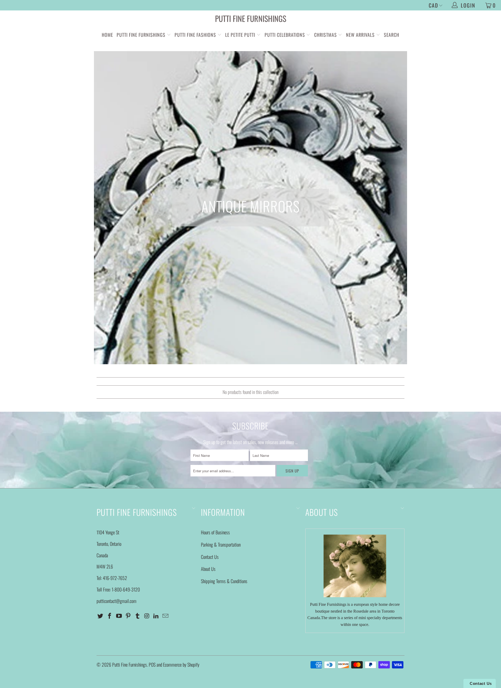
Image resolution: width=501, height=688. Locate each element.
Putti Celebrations (285, 34)
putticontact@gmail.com (116, 600)
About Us (208, 568)
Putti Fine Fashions (195, 34)
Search (391, 34)
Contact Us (210, 556)
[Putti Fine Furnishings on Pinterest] (128, 616)
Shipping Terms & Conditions (224, 581)
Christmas (326, 34)
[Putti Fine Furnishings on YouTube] (119, 616)
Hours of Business (215, 532)
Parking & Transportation (221, 544)
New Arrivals (360, 34)
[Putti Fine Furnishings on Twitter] (100, 616)
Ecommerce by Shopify (181, 664)
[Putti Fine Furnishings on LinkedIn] (156, 616)
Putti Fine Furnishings (250, 18)
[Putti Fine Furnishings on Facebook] (110, 616)
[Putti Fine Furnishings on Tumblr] (138, 616)
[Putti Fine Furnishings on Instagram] (147, 616)
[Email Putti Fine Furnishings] (166, 616)
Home (107, 34)
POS (152, 664)
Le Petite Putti (241, 34)
